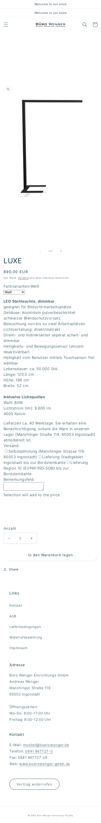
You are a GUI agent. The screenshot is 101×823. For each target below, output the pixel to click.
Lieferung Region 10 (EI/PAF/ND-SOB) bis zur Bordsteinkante (46, 468)
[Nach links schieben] (40, 251)
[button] (6, 24)
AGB (12, 616)
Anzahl (10, 528)
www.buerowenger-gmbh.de (44, 764)
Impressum (18, 648)
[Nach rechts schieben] (61, 251)
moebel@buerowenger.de (46, 745)
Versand (23, 277)
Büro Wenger (44, 815)
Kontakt (15, 605)
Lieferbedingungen (25, 627)
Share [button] (14, 569)
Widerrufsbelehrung (25, 637)
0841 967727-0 (39, 751)
